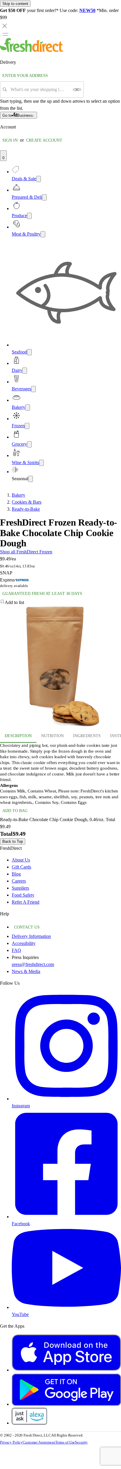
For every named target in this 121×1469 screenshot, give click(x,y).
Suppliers (20, 887)
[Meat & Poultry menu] (43, 234)
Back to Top (12, 841)
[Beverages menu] (33, 389)
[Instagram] (66, 1098)
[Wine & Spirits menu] (41, 463)
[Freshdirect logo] (32, 50)
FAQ (16, 950)
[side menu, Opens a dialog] (5, 34)
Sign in (10, 140)
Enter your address (25, 75)
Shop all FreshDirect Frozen (26, 551)
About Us (21, 859)
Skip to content (15, 3)
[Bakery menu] (27, 407)
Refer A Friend (25, 902)
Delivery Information (31, 936)
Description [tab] (18, 736)
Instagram (21, 1105)
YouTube (20, 1314)
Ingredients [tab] (87, 736)
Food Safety (23, 895)
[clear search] (77, 89)
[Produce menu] (29, 216)
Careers (19, 880)
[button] (60, 602)
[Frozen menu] (27, 426)
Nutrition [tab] (52, 736)
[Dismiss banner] (4, 25)
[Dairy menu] (24, 371)
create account (44, 140)
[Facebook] (66, 1216)
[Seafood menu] (29, 352)
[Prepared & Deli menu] (44, 197)
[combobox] (39, 89)
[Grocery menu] (29, 444)
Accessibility (24, 943)
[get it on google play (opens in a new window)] (66, 1404)
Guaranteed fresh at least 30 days (42, 593)
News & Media (26, 971)
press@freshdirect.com (33, 964)
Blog (16, 873)
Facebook (21, 1223)
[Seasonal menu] (30, 479)
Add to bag (15, 811)
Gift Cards (21, 866)
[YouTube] (66, 1307)
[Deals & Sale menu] (38, 179)
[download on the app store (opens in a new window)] (66, 1369)
